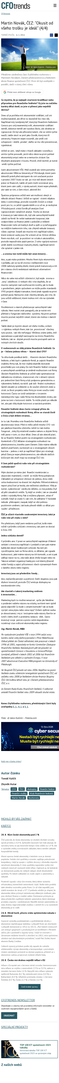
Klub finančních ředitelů (41, 793)
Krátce (6, 826)
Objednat (9, 1015)
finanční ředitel (47, 789)
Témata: (5, 789)
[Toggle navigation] (55, 5)
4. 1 (20, 706)
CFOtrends (5, 13)
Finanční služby (19, 793)
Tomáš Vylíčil (8, 35)
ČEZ (22, 789)
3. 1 (14, 706)
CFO (14, 789)
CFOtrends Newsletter (18, 1000)
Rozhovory (33, 797)
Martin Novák (18, 797)
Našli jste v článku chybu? (11, 761)
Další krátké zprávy (29, 986)
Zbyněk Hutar (8, 784)
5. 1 (26, 706)
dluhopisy (31, 789)
